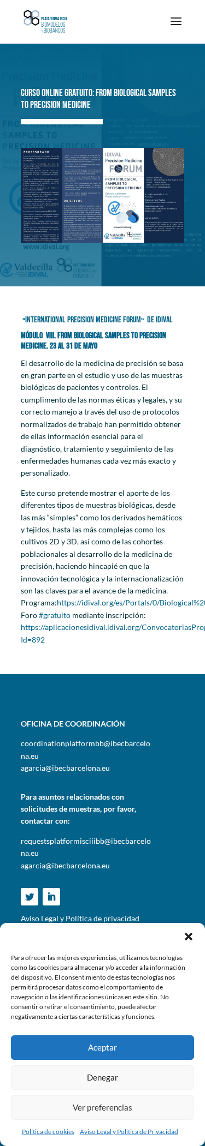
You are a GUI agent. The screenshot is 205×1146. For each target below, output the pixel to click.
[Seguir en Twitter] (29, 896)
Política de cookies (48, 1131)
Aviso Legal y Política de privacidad (80, 918)
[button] (188, 936)
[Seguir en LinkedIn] (51, 896)
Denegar (102, 1077)
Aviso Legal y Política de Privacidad (129, 1131)
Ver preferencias (102, 1107)
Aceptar (102, 1047)
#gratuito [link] (55, 615)
